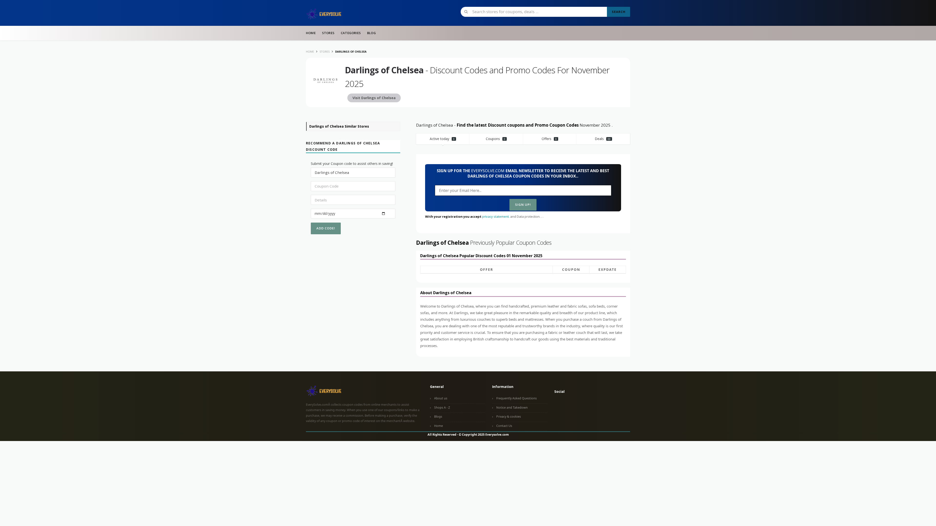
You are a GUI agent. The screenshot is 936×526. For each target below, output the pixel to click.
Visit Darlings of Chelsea (374, 97)
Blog (371, 33)
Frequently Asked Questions (516, 398)
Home (311, 33)
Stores (328, 33)
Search (618, 11)
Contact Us (504, 426)
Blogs (438, 416)
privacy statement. (495, 216)
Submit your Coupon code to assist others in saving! (352, 163)
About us (440, 398)
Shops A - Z (442, 407)
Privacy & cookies (508, 416)
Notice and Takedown (512, 407)
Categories (351, 33)
